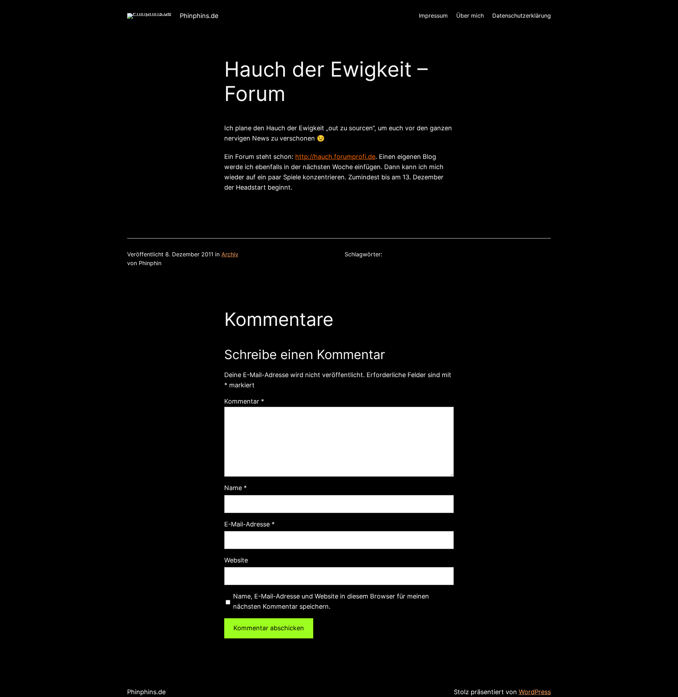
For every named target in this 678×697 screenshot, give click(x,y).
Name (235, 488)
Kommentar (244, 401)
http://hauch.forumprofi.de (335, 156)
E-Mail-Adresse (249, 524)
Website (236, 560)
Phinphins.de (199, 15)
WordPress (535, 692)
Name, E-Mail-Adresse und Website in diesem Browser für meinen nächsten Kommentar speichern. (331, 601)
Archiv (229, 254)
